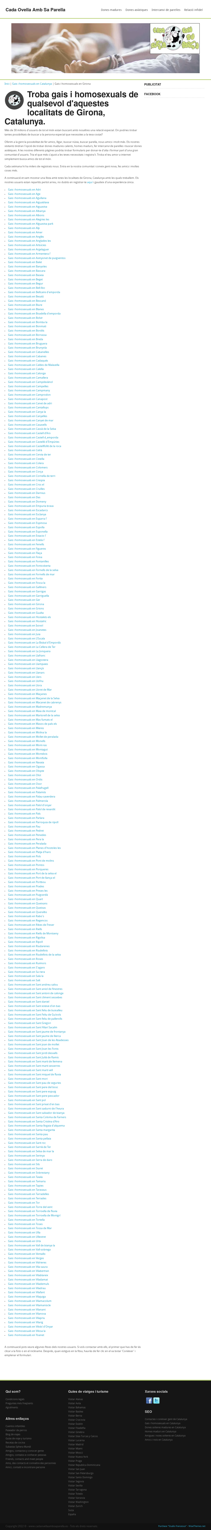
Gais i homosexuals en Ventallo (27, 1254)
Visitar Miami (75, 1449)
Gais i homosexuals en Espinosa (27, 523)
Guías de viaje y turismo (19, 1439)
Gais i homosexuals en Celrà (25, 450)
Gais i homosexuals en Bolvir (25, 318)
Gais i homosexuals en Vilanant (27, 1309)
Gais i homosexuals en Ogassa (26, 766)
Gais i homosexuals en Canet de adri (30, 403)
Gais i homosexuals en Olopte (26, 771)
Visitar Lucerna (76, 1440)
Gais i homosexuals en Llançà (26, 668)
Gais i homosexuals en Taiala (25, 1177)
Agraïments (12, 1407)
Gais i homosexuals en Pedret (26, 831)
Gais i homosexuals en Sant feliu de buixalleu (35, 1010)
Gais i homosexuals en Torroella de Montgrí (34, 1215)
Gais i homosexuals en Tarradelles (28, 1194)
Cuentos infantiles (15, 1426)
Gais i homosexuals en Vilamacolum (30, 1301)
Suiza (71, 1510)
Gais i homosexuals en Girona (26, 604)
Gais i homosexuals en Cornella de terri (31, 476)
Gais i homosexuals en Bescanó (27, 301)
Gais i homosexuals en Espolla (26, 527)
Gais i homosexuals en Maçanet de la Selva (34, 698)
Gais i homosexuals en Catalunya (32, 84)
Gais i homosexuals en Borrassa (27, 335)
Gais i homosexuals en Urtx (24, 1241)
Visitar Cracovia (76, 1420)
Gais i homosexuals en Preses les (28, 891)
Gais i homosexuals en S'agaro (26, 967)
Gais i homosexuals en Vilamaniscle (29, 1305)
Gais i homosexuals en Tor (24, 1203)
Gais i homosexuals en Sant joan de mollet (33, 1044)
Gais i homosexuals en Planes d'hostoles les (34, 848)
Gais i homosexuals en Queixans (27, 903)
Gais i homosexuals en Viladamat (28, 1279)
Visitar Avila (74, 1403)
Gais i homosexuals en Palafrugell (28, 788)
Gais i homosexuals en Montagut (28, 749)
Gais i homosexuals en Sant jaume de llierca (34, 1036)
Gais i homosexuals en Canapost (27, 399)
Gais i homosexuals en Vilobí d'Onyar (30, 1326)
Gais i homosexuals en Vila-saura (28, 1267)
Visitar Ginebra (76, 1432)
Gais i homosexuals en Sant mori (28, 1079)
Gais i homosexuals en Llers (24, 677)
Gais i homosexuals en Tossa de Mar (30, 1228)
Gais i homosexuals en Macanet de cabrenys (34, 702)
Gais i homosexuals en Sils (24, 1164)
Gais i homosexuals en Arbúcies (27, 245)
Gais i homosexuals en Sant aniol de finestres (35, 989)
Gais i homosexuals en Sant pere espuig (32, 1091)
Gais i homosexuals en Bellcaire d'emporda (34, 292)
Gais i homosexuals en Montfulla (27, 758)
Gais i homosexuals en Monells (26, 741)
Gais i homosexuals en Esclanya (27, 514)
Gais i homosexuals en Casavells (27, 425)
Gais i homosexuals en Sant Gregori (29, 1023)
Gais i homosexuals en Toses (25, 1224)
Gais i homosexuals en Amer (25, 232)
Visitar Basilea (75, 1412)
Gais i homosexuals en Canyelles (27, 416)
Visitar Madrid (75, 1444)
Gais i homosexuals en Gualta (26, 613)
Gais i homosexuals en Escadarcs (28, 510)
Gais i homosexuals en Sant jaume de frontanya (37, 1032)
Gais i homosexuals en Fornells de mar (31, 574)
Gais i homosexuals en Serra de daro (30, 1160)
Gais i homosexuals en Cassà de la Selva (32, 429)
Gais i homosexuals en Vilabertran (28, 1271)
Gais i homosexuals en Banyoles (27, 266)
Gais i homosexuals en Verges (26, 1258)
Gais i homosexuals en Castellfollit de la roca (34, 446)
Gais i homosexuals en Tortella (26, 1220)
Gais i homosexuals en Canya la (27, 412)
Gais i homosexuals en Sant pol (27, 1100)
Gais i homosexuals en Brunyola (27, 348)
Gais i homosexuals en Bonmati (27, 326)
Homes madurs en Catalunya (160, 1432)
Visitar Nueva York (78, 1457)
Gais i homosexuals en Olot (24, 775)
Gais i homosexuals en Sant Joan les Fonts (33, 1049)
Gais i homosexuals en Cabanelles (28, 352)
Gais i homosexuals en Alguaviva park (30, 224)
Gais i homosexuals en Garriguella (28, 596)
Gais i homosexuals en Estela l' (26, 540)
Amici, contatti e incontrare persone (25, 1467)
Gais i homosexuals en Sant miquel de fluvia (34, 1074)
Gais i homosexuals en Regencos (28, 920)
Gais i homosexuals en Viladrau (27, 1288)
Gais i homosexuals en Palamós (27, 792)
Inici (7, 84)
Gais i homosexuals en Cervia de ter (29, 454)
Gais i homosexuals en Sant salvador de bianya (36, 1113)
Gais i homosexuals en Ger (24, 600)
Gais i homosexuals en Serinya (26, 1155)
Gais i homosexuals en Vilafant (26, 1292)
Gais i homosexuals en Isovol (25, 625)
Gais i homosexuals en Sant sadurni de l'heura (36, 1108)
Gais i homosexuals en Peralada (27, 843)
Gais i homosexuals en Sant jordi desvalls (32, 1053)
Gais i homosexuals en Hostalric (27, 621)
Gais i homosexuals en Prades (26, 886)
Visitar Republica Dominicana (84, 1465)
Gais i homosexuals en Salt (24, 980)
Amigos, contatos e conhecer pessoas (26, 1455)
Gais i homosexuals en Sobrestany (28, 1173)
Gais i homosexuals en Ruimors (27, 963)
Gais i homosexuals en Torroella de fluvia (32, 1211)
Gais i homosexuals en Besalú (26, 296)
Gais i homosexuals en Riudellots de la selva (34, 954)
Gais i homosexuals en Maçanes (27, 694)
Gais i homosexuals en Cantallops (28, 407)
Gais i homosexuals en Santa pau (28, 1134)
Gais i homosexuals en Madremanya (30, 707)
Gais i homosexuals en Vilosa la (27, 1331)
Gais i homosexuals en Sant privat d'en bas (34, 1104)
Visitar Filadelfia (76, 1428)
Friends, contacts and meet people (24, 1459)
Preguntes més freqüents (19, 1403)
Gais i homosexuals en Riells (25, 929)
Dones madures (111, 10)
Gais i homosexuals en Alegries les (28, 219)
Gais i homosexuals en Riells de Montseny (33, 933)
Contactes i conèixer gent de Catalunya (166, 1419)
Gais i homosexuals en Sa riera (26, 972)
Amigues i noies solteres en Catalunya (165, 1436)
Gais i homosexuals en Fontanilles (28, 561)
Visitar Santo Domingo (80, 1477)
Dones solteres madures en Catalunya (165, 1427)
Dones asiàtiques (136, 10)
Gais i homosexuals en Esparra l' (27, 519)
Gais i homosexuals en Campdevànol (30, 382)
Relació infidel (193, 10)
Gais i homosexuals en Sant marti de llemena (35, 1061)
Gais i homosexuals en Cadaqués (28, 360)
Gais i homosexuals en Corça (25, 471)
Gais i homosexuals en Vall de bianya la (31, 1245)
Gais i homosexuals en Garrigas (27, 591)
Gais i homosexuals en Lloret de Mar (30, 690)
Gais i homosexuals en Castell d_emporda (33, 437)
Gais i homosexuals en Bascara (26, 271)
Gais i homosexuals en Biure (25, 305)
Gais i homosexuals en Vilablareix (28, 1275)
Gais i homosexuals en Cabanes (27, 356)
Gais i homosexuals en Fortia (25, 578)
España (72, 1514)
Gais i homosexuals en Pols (24, 856)
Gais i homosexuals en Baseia (26, 275)
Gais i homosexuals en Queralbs (27, 912)
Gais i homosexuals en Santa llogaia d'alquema (36, 1125)
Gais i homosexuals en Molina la (27, 732)
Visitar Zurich (75, 1506)
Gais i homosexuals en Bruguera (27, 343)
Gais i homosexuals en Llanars (26, 672)
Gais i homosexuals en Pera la (26, 839)
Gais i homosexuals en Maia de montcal (32, 711)
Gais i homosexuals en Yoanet (26, 1335)
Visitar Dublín (75, 1424)
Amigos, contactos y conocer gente (25, 1451)
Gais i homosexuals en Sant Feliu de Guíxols (34, 1014)
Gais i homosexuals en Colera (26, 463)
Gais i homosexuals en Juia (24, 634)
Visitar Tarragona (77, 1490)
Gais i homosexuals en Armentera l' (29, 254)
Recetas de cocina (15, 1443)
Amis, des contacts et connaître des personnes (31, 1463)
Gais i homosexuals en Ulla (24, 1232)
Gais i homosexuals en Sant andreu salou (33, 984)
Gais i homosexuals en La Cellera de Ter (31, 647)
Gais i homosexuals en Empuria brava (31, 506)
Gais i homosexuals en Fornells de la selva (33, 570)
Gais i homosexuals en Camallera (28, 378)
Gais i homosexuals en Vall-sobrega (29, 1249)
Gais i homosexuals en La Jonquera (29, 651)
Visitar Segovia (76, 1481)
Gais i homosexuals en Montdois (27, 754)
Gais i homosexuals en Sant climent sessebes (35, 997)
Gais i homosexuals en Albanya (27, 211)
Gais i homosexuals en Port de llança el (31, 878)
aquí (90, 182)
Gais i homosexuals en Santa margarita (31, 1130)
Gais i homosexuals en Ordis (25, 779)
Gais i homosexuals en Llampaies (28, 664)
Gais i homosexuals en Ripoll (25, 942)
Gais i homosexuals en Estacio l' (27, 536)
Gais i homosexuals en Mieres (26, 728)
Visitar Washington (78, 1502)
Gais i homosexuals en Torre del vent (30, 1207)
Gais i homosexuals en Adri (24, 189)
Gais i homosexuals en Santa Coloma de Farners (37, 1117)
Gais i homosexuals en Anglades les (29, 241)
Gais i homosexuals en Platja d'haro (29, 852)
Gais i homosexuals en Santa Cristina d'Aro (33, 1121)
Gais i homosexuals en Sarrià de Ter (29, 1147)
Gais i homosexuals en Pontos (26, 865)
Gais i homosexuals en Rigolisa (26, 937)
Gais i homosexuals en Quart (25, 899)
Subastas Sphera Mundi (18, 1447)
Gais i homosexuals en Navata (26, 762)
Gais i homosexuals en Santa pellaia (29, 1138)
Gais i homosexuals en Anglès (26, 237)
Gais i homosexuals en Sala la (25, 976)
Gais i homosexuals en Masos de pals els (32, 724)
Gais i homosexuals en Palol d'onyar (30, 805)
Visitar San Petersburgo (81, 1473)
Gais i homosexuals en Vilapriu (26, 1318)
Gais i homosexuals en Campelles (28, 386)
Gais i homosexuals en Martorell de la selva (34, 715)
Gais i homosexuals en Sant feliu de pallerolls (35, 1019)
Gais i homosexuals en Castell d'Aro (29, 433)
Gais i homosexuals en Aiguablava (28, 202)
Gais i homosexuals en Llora (25, 685)
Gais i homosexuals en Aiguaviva (27, 207)
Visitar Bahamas (77, 1407)
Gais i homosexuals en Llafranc (26, 655)
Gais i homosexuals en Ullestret (27, 1237)
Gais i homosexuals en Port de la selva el (32, 873)
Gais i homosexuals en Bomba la (27, 322)
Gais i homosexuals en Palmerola (28, 801)
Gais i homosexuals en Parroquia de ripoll (33, 822)
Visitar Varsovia (76, 1498)
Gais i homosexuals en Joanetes (27, 630)
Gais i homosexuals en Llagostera (28, 660)
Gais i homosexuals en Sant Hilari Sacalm (32, 1027)
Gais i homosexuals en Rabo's (26, 916)
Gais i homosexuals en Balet (25, 262)
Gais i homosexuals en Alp (24, 228)
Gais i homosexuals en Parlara (26, 818)
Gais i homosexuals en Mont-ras (27, 745)
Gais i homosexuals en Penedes (27, 835)
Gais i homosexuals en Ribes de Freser (31, 925)
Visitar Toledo (75, 1494)
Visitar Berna (75, 1416)
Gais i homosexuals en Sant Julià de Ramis (33, 1057)
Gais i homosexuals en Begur (25, 283)
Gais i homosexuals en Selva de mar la (31, 1151)
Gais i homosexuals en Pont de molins (31, 861)
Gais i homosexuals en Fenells (26, 544)
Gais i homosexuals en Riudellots (28, 950)
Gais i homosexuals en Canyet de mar (30, 420)
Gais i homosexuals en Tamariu (27, 1181)
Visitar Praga (75, 1461)
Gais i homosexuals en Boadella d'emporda (34, 313)
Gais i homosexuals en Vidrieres (27, 1262)
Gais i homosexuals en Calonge (27, 373)
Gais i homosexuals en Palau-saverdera (31, 796)
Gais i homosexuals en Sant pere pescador (33, 1096)
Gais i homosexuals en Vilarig (25, 1322)
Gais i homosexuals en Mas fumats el (30, 720)
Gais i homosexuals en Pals (24, 813)
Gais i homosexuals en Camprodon (29, 395)
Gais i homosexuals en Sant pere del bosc (33, 1087)
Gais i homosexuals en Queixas (27, 908)
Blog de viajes (13, 1434)
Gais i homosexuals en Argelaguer (28, 249)
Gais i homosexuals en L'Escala (26, 638)
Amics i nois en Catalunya (158, 1440)
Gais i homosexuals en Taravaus (27, 1190)
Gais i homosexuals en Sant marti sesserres (34, 1066)
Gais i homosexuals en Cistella (26, 459)
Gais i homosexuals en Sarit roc (27, 1143)
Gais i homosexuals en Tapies (25, 1185)
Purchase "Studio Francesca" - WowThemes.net (181, 1526)
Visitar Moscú (75, 1453)
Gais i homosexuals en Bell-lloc (26, 288)
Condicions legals (15, 1399)
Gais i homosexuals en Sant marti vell (30, 1070)
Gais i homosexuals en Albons (26, 215)
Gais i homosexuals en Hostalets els (29, 617)
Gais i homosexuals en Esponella (28, 531)
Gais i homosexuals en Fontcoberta (29, 566)
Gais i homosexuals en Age (24, 194)
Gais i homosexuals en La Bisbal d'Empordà (34, 642)
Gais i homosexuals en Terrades (27, 1198)
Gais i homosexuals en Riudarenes (29, 946)
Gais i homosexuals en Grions (26, 608)
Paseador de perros (16, 1430)
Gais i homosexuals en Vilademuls (28, 1284)
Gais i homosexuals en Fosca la (26, 583)
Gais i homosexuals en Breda (25, 339)
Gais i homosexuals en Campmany (29, 390)
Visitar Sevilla (75, 1486)
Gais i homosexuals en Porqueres (28, 869)
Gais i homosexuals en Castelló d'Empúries (33, 442)
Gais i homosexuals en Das (24, 497)
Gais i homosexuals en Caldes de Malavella (33, 365)
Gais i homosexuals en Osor (25, 784)
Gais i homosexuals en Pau (24, 826)
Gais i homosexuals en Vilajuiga (27, 1296)
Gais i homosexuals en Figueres (27, 549)
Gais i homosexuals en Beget (25, 279)
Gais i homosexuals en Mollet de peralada (33, 737)
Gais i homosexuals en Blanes (26, 309)
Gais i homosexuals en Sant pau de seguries (34, 1083)
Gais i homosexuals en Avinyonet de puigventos (37, 258)
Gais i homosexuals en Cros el (26, 484)
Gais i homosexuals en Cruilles (26, 489)
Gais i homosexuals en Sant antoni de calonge (35, 993)
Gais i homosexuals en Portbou (27, 882)
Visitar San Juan (76, 1469)
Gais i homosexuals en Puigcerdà (28, 895)
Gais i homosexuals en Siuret (25, 1168)
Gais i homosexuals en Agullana (27, 198)
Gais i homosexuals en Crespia (26, 480)
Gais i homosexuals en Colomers (28, 467)
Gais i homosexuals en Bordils (26, 330)
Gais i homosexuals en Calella (26, 369)
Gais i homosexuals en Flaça (25, 553)
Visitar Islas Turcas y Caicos (83, 1436)
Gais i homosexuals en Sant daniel (28, 1002)
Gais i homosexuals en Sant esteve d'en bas (34, 1006)
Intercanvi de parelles (166, 10)
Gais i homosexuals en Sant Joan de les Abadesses (38, 1040)
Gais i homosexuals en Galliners (27, 587)
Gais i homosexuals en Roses (25, 959)
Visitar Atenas (75, 1399)
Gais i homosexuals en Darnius (26, 493)
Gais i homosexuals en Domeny (27, 501)
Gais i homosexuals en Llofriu (25, 681)
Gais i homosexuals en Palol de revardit (31, 809)
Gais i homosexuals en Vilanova (27, 1314)
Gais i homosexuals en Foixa (25, 557)
